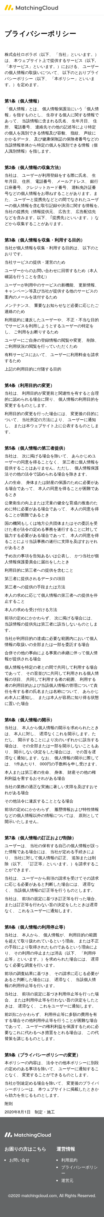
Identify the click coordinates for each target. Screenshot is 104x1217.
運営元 (67, 1180)
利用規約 (69, 1160)
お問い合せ (19, 1160)
